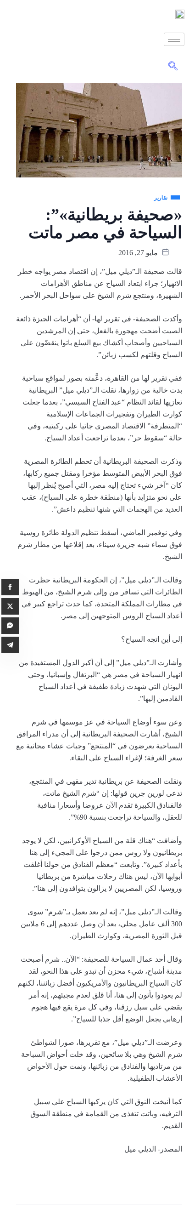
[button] (173, 66)
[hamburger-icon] (174, 39)
